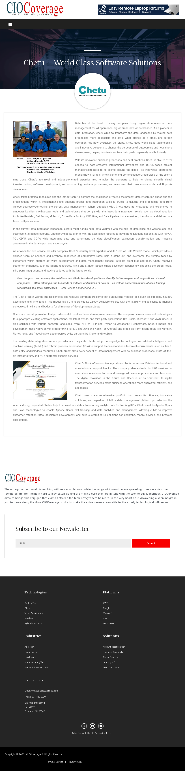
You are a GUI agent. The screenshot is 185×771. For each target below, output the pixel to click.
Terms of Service (55, 762)
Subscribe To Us (103, 733)
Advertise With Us (81, 733)
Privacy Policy (75, 762)
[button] (10, 24)
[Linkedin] (92, 726)
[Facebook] (101, 726)
